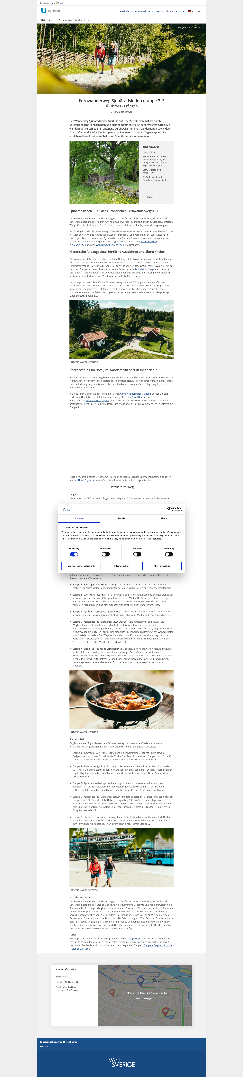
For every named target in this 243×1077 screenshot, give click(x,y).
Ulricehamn (46, 20)
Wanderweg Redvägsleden (110, 244)
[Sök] (199, 11)
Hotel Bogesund (86, 480)
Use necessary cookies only (81, 566)
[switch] (106, 554)
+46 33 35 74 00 (71, 982)
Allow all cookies (162, 566)
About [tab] (164, 518)
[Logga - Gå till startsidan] (51, 11)
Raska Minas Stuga (144, 269)
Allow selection (121, 566)
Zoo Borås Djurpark (137, 397)
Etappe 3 (148, 945)
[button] (121, 59)
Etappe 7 (87, 948)
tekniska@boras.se (71, 987)
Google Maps (134, 938)
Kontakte (44, 1046)
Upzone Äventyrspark (97, 400)
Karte (149, 197)
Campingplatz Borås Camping (135, 393)
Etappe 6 (76, 948)
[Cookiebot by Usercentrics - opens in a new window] (169, 509)
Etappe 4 (158, 945)
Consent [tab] (79, 518)
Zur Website (72, 990)
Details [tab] (121, 518)
